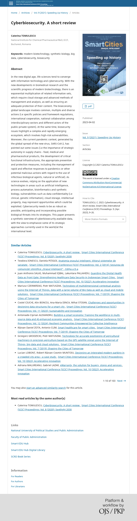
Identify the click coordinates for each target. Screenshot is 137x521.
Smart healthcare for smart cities (77, 327)
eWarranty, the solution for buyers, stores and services (91, 365)
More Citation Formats (96, 219)
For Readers (17, 476)
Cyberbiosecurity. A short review (61, 252)
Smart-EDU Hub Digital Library (28, 450)
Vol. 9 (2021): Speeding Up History (51, 12)
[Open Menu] (11, 3)
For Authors (17, 481)
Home (14, 12)
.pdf (89, 106)
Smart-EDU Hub (20, 443)
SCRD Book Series (21, 456)
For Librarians (18, 486)
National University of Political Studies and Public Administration (47, 430)
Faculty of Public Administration (29, 437)
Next (119, 380)
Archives (25, 12)
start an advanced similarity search (46, 387)
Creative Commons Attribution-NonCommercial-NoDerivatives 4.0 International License (102, 182)
